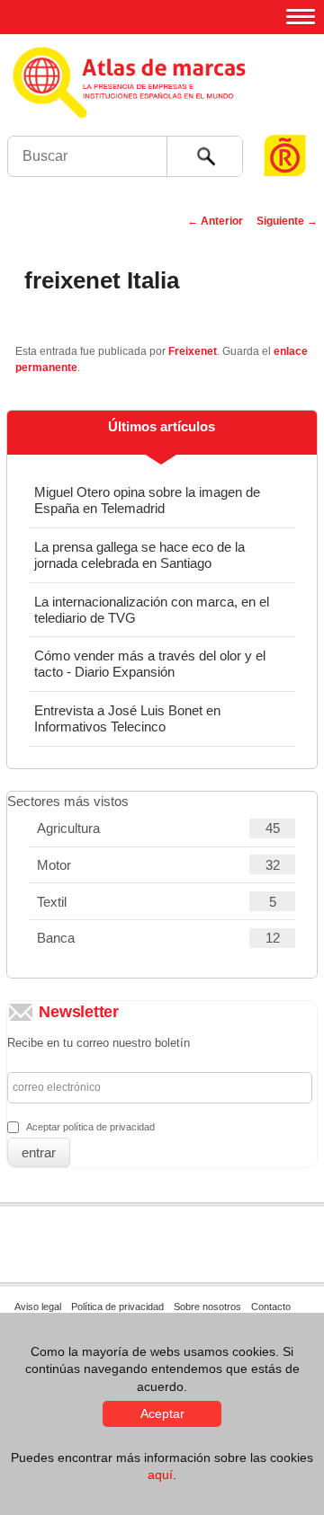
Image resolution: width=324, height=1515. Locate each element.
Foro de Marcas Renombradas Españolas (285, 122)
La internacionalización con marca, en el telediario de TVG (151, 609)
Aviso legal (37, 1306)
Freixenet (192, 351)
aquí (160, 1474)
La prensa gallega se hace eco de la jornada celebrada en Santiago (139, 555)
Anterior (215, 221)
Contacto (271, 1306)
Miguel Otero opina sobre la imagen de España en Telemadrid (147, 500)
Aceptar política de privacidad (90, 1126)
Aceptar (162, 1413)
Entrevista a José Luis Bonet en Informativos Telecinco (127, 718)
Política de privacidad (117, 1306)
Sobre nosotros (207, 1306)
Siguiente (287, 221)
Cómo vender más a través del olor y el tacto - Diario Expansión (150, 663)
